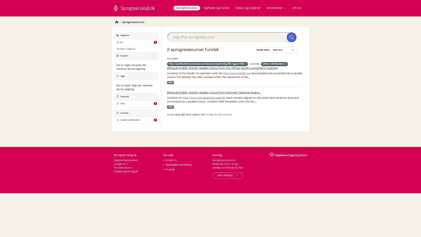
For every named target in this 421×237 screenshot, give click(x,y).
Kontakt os (171, 160)
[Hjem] (116, 22)
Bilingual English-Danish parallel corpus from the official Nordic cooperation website (222, 68)
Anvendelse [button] (274, 8)
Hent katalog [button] (225, 175)
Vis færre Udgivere (126, 49)
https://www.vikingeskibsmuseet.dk (203, 98)
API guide (170, 169)
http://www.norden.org (237, 73)
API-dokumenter (222, 115)
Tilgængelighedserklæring (178, 165)
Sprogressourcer (187, 8)
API (207, 115)
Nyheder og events (216, 8)
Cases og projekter (247, 8)
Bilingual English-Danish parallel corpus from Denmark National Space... (214, 93)
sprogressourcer (133, 22)
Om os (297, 8)
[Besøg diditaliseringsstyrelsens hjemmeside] (288, 154)
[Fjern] (245, 64)
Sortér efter (262, 50)
